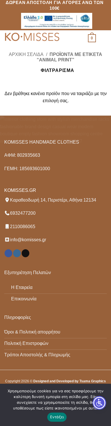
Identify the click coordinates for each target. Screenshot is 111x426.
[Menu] (103, 38)
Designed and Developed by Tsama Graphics (69, 381)
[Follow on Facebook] (8, 253)
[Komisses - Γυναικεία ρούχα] (32, 37)
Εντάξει (57, 417)
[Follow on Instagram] (17, 253)
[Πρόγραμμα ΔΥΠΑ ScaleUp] (56, 20)
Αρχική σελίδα (26, 54)
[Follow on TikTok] (25, 253)
